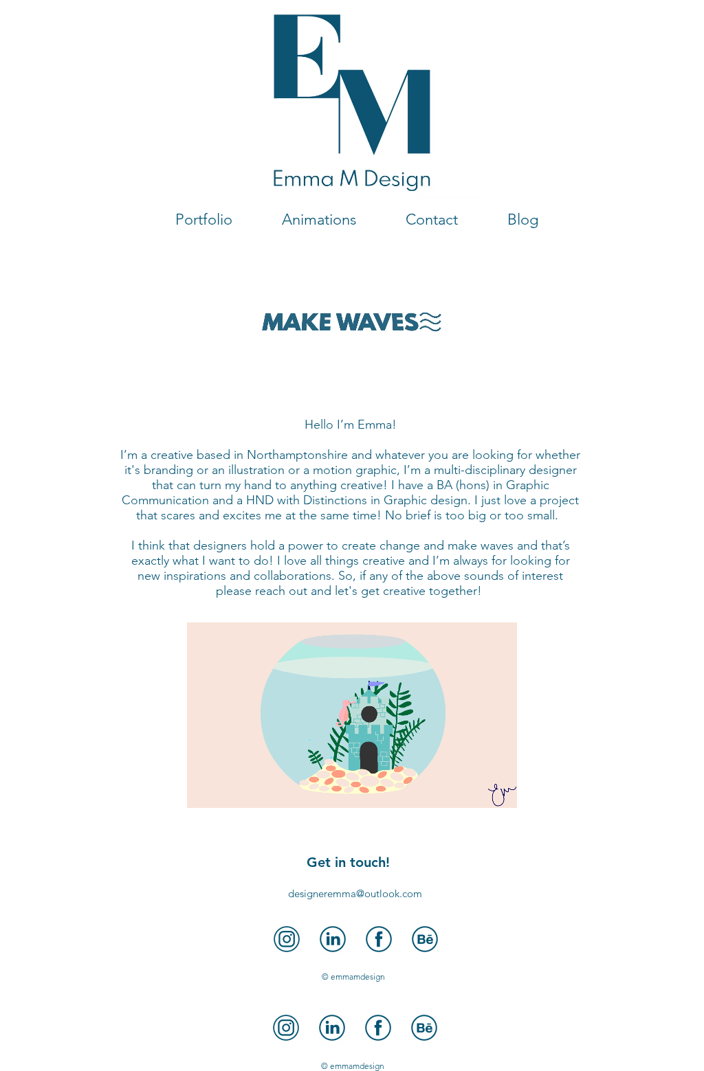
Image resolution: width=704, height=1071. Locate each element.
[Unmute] (228, 789)
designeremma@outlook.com (355, 893)
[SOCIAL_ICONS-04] (379, 939)
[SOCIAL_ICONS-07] (287, 939)
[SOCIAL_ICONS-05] (425, 939)
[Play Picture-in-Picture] (475, 789)
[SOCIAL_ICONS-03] (333, 939)
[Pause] (205, 789)
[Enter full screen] (498, 789)
